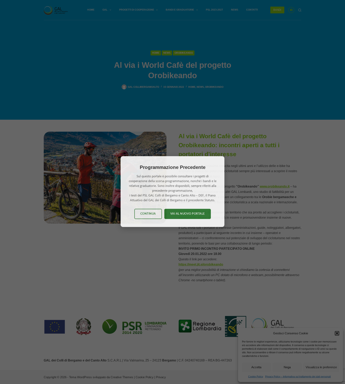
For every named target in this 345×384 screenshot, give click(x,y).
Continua (148, 214)
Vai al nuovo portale (187, 214)
